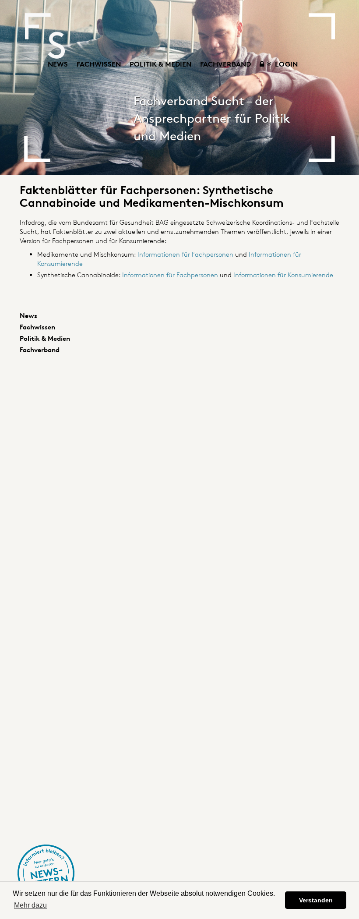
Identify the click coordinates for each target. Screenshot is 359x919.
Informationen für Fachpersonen (186, 254)
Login (285, 64)
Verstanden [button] (316, 900)
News (58, 64)
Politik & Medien (160, 64)
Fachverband (225, 64)
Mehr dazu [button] (30, 905)
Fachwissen (99, 64)
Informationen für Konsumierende (283, 275)
